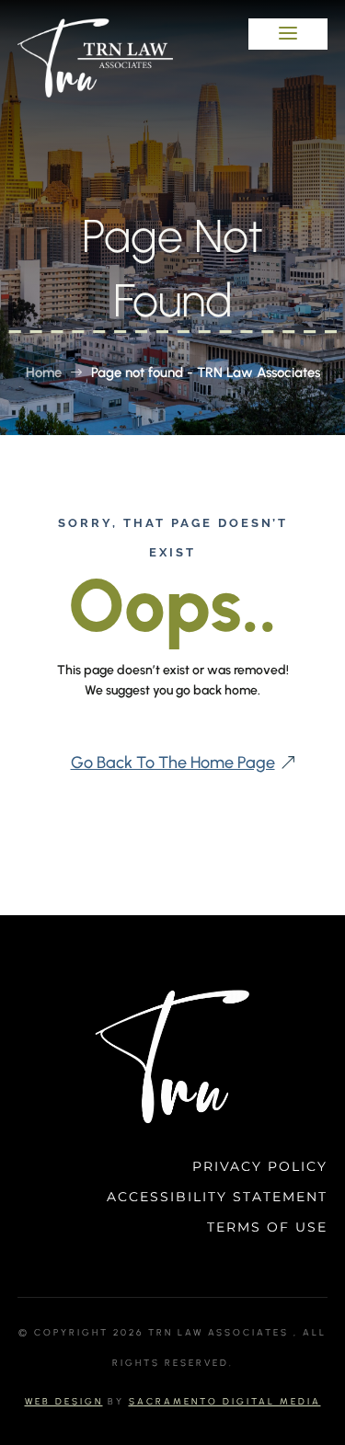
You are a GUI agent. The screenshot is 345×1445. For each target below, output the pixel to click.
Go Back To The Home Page (173, 762)
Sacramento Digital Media (225, 1401)
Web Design (64, 1401)
